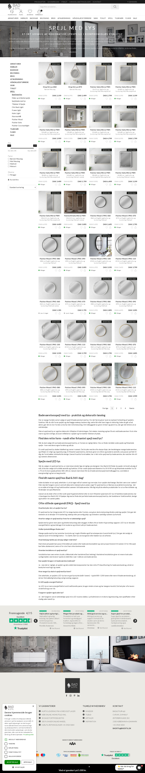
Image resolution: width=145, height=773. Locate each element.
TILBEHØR (119, 18)
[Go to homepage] (14, 7)
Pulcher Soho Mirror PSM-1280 (100, 130)
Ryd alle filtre (14, 180)
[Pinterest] (74, 696)
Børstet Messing (16, 159)
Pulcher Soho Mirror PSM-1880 (100, 173)
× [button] (33, 706)
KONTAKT (97, 2)
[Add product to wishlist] (56, 98)
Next (135, 621)
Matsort (13, 166)
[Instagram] (70, 696)
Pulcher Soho (17, 122)
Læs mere (72, 52)
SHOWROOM (53, 2)
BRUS (53, 18)
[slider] (9, 148)
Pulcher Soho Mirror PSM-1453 (50, 216)
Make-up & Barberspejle (21, 98)
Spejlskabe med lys (19, 101)
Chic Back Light (17, 107)
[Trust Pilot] (107, 755)
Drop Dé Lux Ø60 (50, 87)
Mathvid (13, 164)
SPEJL (110, 18)
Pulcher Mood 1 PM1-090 (75, 259)
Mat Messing (15, 161)
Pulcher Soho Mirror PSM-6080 (126, 87)
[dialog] (19, 737)
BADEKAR (34, 18)
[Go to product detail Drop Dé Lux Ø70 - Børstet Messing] (75, 73)
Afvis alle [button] (28, 762)
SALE (135, 18)
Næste (131, 408)
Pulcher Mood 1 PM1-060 (100, 216)
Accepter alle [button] (12, 762)
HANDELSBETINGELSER (79, 2)
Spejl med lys (17, 94)
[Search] (115, 6)
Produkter (39, 2)
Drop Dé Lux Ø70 (75, 87)
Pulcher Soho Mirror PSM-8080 (50, 173)
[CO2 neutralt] (83, 755)
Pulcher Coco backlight (20, 126)
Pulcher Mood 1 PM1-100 (100, 259)
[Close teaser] (89, 766)
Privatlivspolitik (28, 735)
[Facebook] (67, 696)
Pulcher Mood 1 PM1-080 (50, 259)
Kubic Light (16, 113)
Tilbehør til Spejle (18, 104)
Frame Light (16, 110)
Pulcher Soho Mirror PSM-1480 (75, 130)
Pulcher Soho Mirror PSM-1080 (50, 130)
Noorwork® (16, 116)
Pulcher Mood (17, 119)
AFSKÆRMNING (64, 18)
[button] (19, 767)
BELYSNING (44, 18)
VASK (96, 18)
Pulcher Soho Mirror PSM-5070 (100, 87)
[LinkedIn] (78, 696)
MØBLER (24, 18)
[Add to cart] (59, 98)
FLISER (128, 18)
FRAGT (64, 2)
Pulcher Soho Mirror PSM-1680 (126, 130)
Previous (36, 621)
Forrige (105, 408)
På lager (13, 175)
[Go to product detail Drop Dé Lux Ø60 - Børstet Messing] (50, 73)
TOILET (103, 18)
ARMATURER (13, 18)
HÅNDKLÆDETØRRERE (81, 18)
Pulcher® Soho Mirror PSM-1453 (75, 216)
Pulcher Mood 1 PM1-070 (126, 216)
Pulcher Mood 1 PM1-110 (126, 259)
